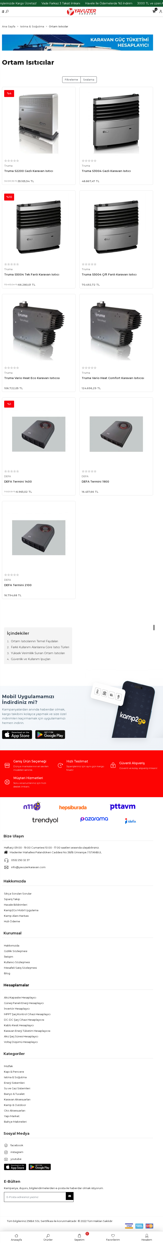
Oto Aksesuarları (14, 1110)
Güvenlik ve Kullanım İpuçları (30, 659)
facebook (16, 1145)
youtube (15, 1158)
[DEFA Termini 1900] (116, 434)
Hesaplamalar (16, 985)
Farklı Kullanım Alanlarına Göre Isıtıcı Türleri (40, 647)
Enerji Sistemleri (14, 1082)
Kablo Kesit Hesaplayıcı (19, 1025)
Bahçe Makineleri (15, 1121)
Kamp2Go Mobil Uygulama (21, 910)
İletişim (8, 956)
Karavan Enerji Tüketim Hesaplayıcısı (27, 1030)
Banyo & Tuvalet (14, 1093)
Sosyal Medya (16, 1133)
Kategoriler (14, 1054)
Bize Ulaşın (14, 836)
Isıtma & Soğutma (15, 1077)
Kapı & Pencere (14, 1071)
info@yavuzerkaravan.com (28, 867)
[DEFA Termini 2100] (38, 537)
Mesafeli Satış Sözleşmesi (20, 967)
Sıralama (88, 79)
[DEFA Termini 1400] (38, 434)
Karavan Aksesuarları (17, 1099)
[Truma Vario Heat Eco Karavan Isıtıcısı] (38, 330)
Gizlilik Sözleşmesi (15, 951)
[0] (153, 12)
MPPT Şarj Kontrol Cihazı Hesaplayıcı (27, 1014)
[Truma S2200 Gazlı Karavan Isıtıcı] (38, 123)
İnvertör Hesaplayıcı (17, 1008)
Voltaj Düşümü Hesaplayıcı (21, 1041)
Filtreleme (71, 79)
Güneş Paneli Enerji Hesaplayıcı (24, 1003)
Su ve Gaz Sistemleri (17, 1088)
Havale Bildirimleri (15, 904)
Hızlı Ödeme (12, 921)
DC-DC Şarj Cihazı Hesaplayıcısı (24, 1019)
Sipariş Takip (12, 899)
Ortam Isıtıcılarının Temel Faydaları (34, 641)
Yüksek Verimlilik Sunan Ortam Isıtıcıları (38, 653)
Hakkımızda (15, 881)
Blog (7, 973)
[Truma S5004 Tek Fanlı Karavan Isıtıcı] (38, 227)
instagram (16, 1152)
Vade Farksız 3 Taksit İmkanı (61, 3)
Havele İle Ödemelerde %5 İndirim (108, 3)
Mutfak (8, 1066)
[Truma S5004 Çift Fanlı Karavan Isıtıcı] (116, 227)
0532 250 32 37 (20, 860)
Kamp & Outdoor (15, 1105)
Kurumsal (12, 933)
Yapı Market (11, 1116)
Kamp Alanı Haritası (16, 915)
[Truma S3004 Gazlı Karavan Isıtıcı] (116, 123)
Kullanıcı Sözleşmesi (17, 962)
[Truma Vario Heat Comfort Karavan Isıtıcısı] (116, 330)
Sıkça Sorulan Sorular (18, 893)
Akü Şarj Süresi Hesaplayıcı (21, 1036)
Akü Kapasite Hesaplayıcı (20, 997)
